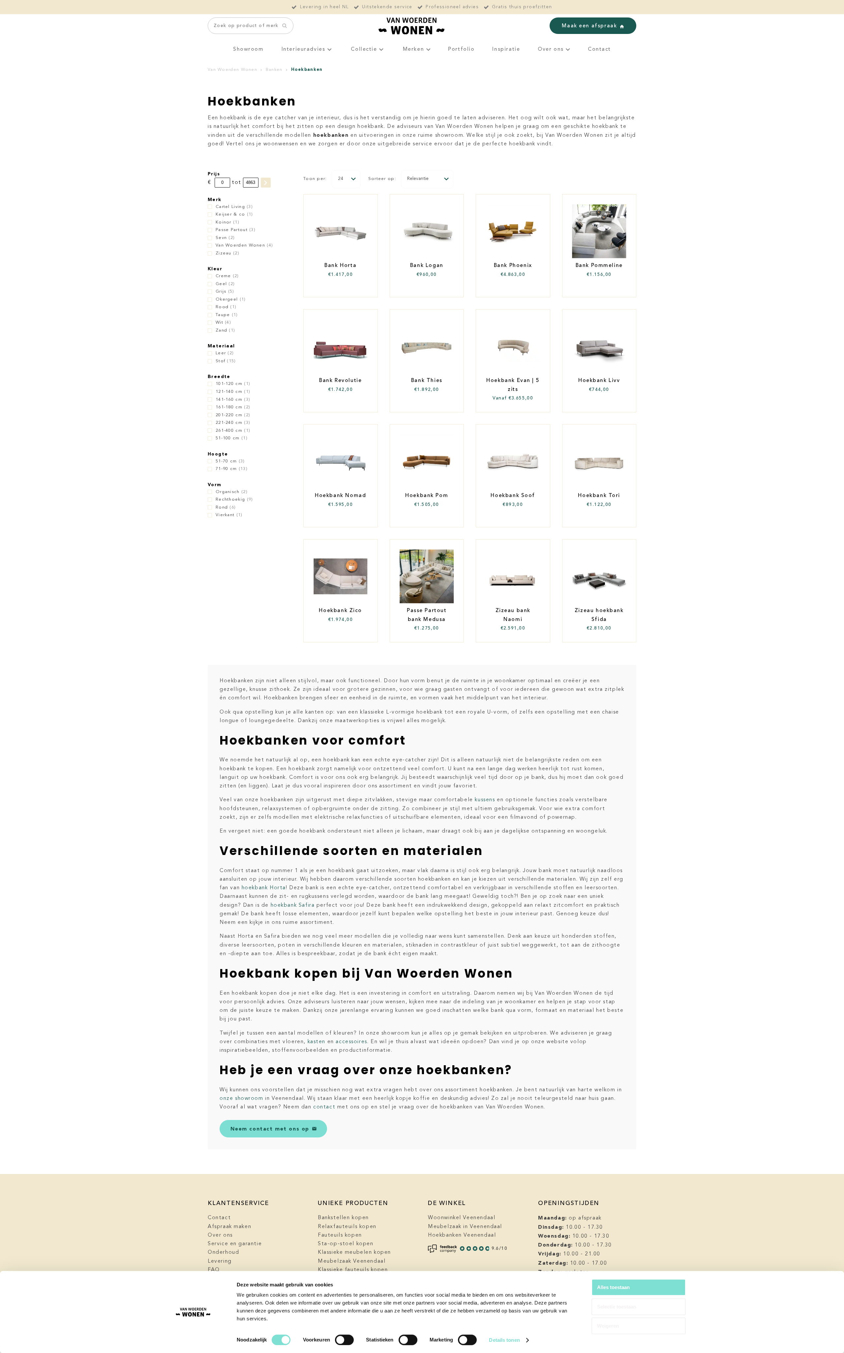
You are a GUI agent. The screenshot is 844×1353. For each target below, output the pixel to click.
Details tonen (504, 1340)
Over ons (551, 49)
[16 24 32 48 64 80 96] (346, 179)
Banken (274, 70)
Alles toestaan (613, 1287)
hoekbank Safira (293, 905)
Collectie (364, 49)
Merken (413, 49)
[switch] (344, 1340)
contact (324, 1107)
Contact (599, 49)
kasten (317, 1041)
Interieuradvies (303, 49)
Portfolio (461, 49)
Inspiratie (506, 49)
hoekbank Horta (264, 888)
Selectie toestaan (616, 1306)
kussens (485, 800)
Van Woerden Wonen (232, 70)
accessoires (351, 1041)
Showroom (248, 49)
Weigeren (608, 1326)
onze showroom (241, 1098)
